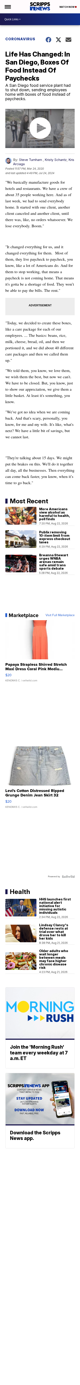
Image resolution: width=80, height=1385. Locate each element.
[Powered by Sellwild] (68, 876)
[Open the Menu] (7, 6)
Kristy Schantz (56, 160)
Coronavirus (20, 39)
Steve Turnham (30, 160)
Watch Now (67, 7)
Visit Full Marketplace (60, 615)
